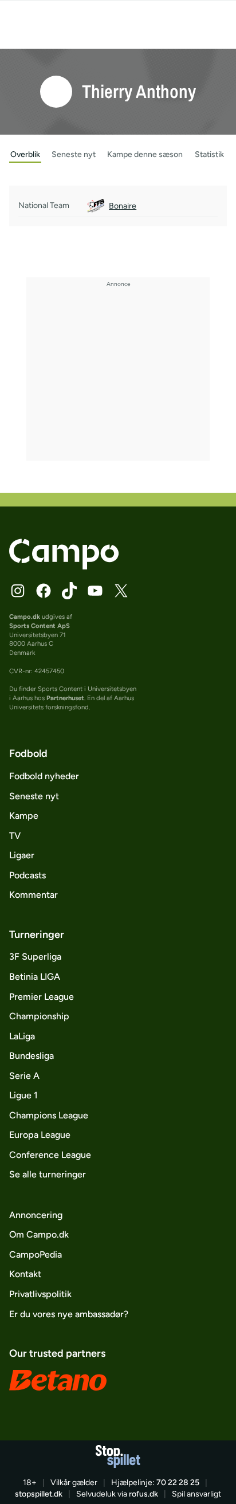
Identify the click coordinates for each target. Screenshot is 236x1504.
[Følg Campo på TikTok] (69, 590)
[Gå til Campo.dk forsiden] (64, 566)
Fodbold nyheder (44, 776)
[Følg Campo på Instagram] (17, 590)
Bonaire (122, 206)
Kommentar (33, 894)
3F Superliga (35, 956)
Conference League (50, 1154)
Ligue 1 (23, 1095)
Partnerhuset (65, 698)
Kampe (23, 815)
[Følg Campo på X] (120, 590)
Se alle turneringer (47, 1174)
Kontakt (25, 1274)
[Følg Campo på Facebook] (43, 590)
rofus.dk (143, 1494)
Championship (39, 1016)
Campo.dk (24, 616)
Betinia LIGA (34, 976)
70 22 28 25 (177, 1482)
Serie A (24, 1075)
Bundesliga (31, 1055)
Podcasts (27, 875)
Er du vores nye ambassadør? (68, 1314)
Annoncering (35, 1215)
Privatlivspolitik (40, 1294)
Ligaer (21, 855)
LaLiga (22, 1036)
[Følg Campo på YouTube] (95, 590)
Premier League (41, 996)
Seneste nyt (34, 796)
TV (15, 835)
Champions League (48, 1115)
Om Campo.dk (39, 1234)
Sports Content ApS (39, 626)
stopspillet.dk (38, 1494)
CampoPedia (35, 1254)
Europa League (39, 1134)
